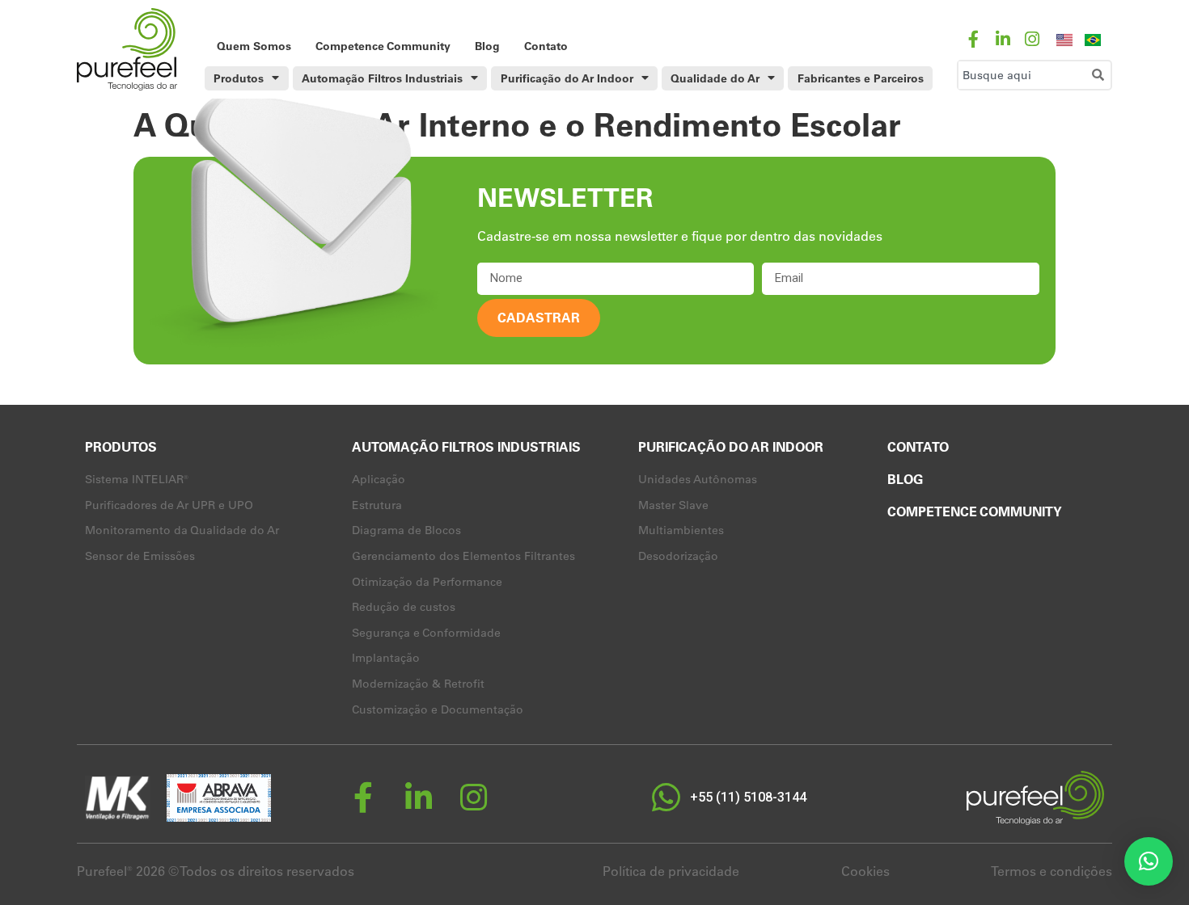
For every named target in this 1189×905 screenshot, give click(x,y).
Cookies (865, 871)
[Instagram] (1031, 39)
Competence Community (383, 46)
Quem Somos (254, 46)
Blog (487, 46)
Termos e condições (1051, 871)
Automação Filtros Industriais (382, 78)
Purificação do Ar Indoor (567, 78)
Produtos (239, 78)
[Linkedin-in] (1002, 39)
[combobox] (1021, 75)
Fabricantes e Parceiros (861, 78)
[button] (1148, 861)
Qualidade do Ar (715, 78)
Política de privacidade (671, 871)
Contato (546, 46)
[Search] (1101, 75)
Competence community (974, 511)
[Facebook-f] (973, 39)
